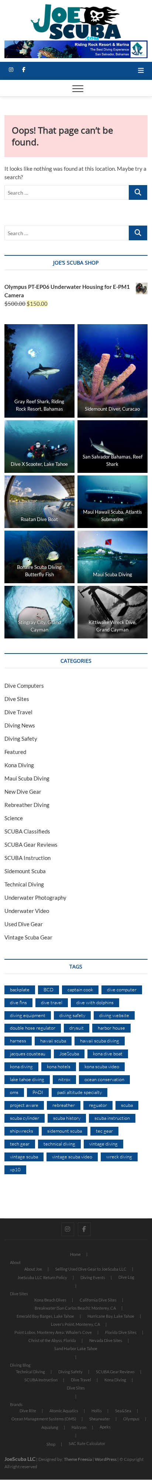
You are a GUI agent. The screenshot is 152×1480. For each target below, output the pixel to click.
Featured (15, 751)
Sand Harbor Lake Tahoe (75, 1348)
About (15, 1262)
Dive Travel (18, 712)
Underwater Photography (35, 897)
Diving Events (92, 1277)
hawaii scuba (53, 1041)
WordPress (106, 1459)
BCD (48, 989)
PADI (37, 1092)
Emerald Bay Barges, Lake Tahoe (45, 1316)
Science (13, 818)
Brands (16, 1404)
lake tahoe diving (27, 1079)
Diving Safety (20, 738)
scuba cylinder (24, 1118)
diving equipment (27, 1015)
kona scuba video (101, 1066)
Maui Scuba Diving (26, 778)
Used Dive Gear (23, 924)
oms (14, 1092)
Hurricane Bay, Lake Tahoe (110, 1316)
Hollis (96, 1410)
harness (18, 1041)
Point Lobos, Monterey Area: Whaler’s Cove (53, 1332)
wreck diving (119, 1156)
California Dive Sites (98, 1299)
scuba (127, 1105)
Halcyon (79, 1427)
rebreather (63, 1105)
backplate (20, 989)
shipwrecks (21, 1131)
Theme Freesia (78, 1459)
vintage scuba (24, 1156)
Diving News (19, 725)
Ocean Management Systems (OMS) (43, 1418)
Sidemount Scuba (25, 871)
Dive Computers (24, 685)
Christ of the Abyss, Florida (52, 1340)
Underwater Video (26, 910)
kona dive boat (107, 1053)
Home (75, 1254)
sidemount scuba (64, 1131)
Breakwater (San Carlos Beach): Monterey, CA (75, 1308)
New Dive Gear (22, 791)
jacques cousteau (27, 1053)
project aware (24, 1105)
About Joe (33, 1269)
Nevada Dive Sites (105, 1340)
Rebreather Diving (26, 804)
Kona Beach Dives (50, 1299)
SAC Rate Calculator (87, 1443)
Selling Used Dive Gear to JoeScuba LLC (91, 1269)
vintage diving (103, 1144)
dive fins (18, 1002)
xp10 (15, 1169)
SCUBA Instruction (27, 857)
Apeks (105, 1426)
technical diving (59, 1144)
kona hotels (58, 1066)
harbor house (111, 1028)
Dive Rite (28, 1410)
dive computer (122, 989)
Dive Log (126, 1277)
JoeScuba (69, 1053)
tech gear (20, 1144)
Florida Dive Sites (121, 1332)
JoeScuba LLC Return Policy (42, 1277)
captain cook (80, 989)
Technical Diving (24, 884)
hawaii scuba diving (99, 1041)
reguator (98, 1105)
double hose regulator (32, 1028)
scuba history (66, 1118)
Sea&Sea (123, 1410)
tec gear (104, 1131)
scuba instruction (112, 1118)
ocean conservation (104, 1079)
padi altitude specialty (79, 1092)
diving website (114, 1015)
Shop (50, 1444)
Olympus (131, 1418)
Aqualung (49, 1427)
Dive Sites (16, 698)
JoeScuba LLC (19, 1459)
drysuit (76, 1028)
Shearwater (99, 1418)
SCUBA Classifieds (27, 831)
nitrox (64, 1079)
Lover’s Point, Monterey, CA (75, 1324)
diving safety (72, 1015)
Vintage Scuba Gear (28, 937)
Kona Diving (19, 765)
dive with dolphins (95, 1002)
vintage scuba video (72, 1156)
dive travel (51, 1002)
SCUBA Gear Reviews (31, 844)
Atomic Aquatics (63, 1410)
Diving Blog (20, 1365)
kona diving (21, 1066)
